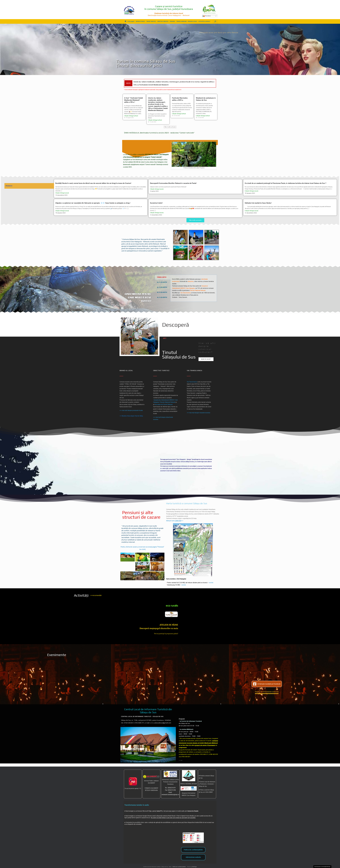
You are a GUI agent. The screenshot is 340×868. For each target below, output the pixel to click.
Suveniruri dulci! (156, 201)
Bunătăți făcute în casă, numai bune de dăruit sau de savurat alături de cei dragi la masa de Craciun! (93, 182)
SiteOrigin (194, 865)
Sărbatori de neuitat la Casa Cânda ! (258, 201)
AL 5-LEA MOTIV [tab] (162, 296)
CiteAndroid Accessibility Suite (135, 821)
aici (164, 336)
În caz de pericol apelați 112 (133, 787)
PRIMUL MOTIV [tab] (161, 276)
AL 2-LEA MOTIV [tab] (162, 281)
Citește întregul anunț (62, 191)
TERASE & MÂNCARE (181, 21)
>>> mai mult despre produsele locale (131, 409)
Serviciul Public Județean (151, 779)
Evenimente (56, 653)
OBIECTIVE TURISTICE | (163, 21)
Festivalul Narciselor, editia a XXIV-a (180, 98)
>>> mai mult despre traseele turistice (198, 411)
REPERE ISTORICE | (140, 21)
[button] (215, 21)
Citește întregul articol (131, 114)
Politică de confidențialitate (179, 865)
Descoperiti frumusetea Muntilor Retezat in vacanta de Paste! (173, 182)
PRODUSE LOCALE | (192, 21)
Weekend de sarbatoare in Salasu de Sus (162, 82)
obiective (191, 280)
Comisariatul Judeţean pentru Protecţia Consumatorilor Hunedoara (170, 780)
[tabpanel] (193, 286)
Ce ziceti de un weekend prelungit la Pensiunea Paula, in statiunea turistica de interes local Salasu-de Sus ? (285, 182)
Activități (81, 594)
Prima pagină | (131, 21)
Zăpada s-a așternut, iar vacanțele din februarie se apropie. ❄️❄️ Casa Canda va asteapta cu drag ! (92, 201)
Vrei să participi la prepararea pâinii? (166, 632)
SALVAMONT (151, 781)
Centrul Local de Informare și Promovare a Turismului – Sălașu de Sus (207, 782)
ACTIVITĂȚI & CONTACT (204, 21)
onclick (211, 581)
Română (208, 16)
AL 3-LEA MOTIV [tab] (162, 286)
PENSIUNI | (172, 21)
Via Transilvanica (185, 291)
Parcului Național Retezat (197, 289)
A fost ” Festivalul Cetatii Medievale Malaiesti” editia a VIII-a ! (133, 99)
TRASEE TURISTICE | (151, 21)
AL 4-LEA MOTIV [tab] (162, 291)
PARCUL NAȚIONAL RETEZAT (188, 782)
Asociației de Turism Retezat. (164, 403)
